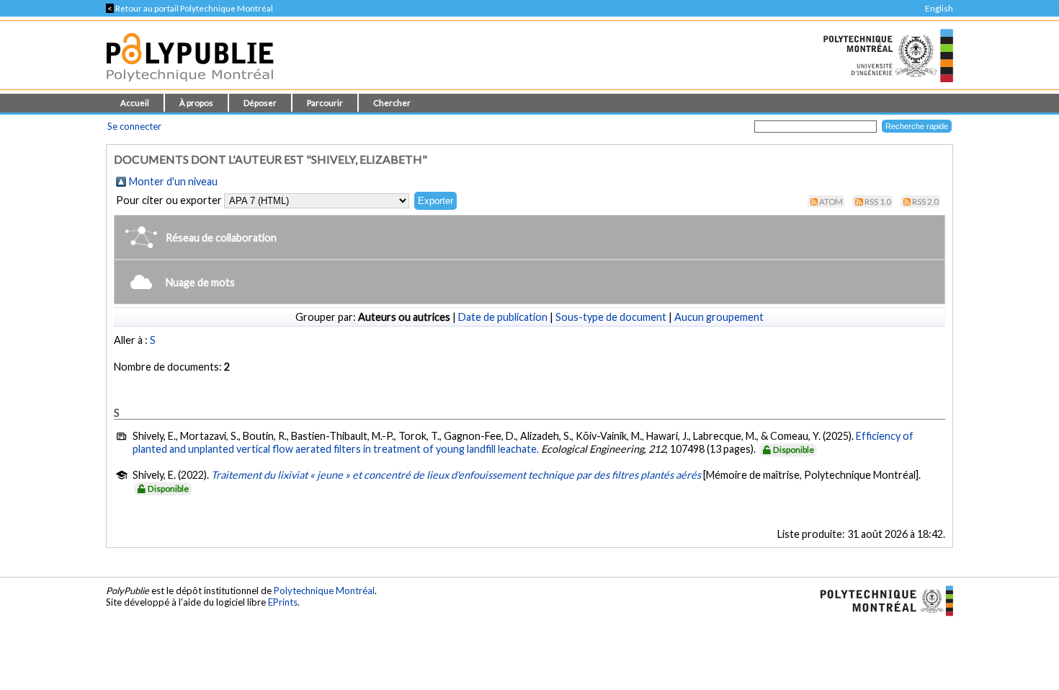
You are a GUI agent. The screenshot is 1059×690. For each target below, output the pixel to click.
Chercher (392, 102)
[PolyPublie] (190, 85)
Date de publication (503, 317)
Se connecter (134, 126)
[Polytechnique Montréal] (880, 599)
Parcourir (325, 102)
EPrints (283, 602)
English (939, 8)
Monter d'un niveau (173, 181)
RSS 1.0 (877, 201)
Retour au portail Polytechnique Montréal (189, 8)
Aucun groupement (719, 317)
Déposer (260, 102)
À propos (196, 102)
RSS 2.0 (925, 201)
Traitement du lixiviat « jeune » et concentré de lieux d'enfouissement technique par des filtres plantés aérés (456, 475)
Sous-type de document (610, 317)
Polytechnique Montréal (324, 590)
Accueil (134, 102)
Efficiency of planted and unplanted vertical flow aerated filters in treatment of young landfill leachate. (523, 442)
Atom (831, 201)
